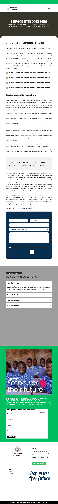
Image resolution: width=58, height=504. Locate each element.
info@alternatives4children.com (40, 457)
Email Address (10, 414)
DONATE (28, 2)
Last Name (10, 425)
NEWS (11, 475)
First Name (10, 419)
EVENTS (12, 473)
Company (9, 430)
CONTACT (12, 477)
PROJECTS (12, 471)
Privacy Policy (20, 249)
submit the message (41, 252)
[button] (57, 1)
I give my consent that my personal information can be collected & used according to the (26, 248)
